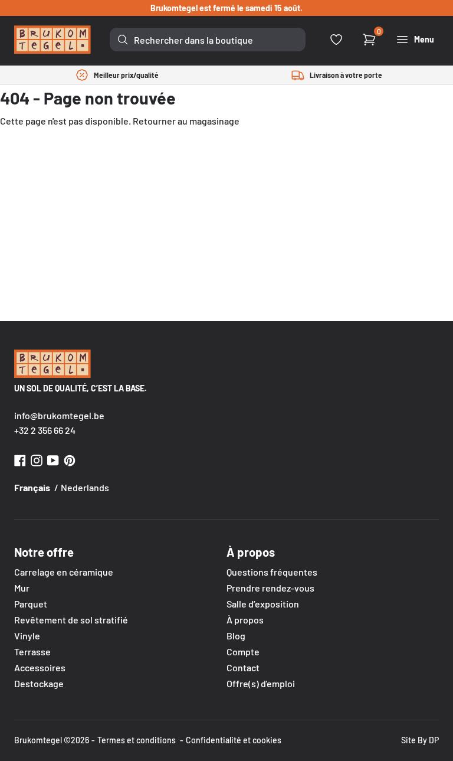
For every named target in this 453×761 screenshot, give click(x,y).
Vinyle (27, 635)
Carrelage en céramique (63, 571)
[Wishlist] (336, 39)
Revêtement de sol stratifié (71, 619)
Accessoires (39, 667)
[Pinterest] (70, 459)
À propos (245, 619)
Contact (243, 667)
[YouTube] (53, 459)
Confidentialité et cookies (233, 740)
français (32, 487)
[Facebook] (20, 459)
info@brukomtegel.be (59, 415)
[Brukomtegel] (52, 39)
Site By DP (420, 740)
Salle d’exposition (262, 603)
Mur (21, 587)
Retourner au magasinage (186, 120)
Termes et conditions (136, 740)
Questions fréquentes (271, 571)
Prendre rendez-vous (270, 587)
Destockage (39, 683)
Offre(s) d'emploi (260, 683)
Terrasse (32, 651)
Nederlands (85, 487)
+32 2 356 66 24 (45, 430)
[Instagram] (36, 459)
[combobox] (208, 39)
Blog (235, 635)
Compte (243, 651)
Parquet (30, 603)
